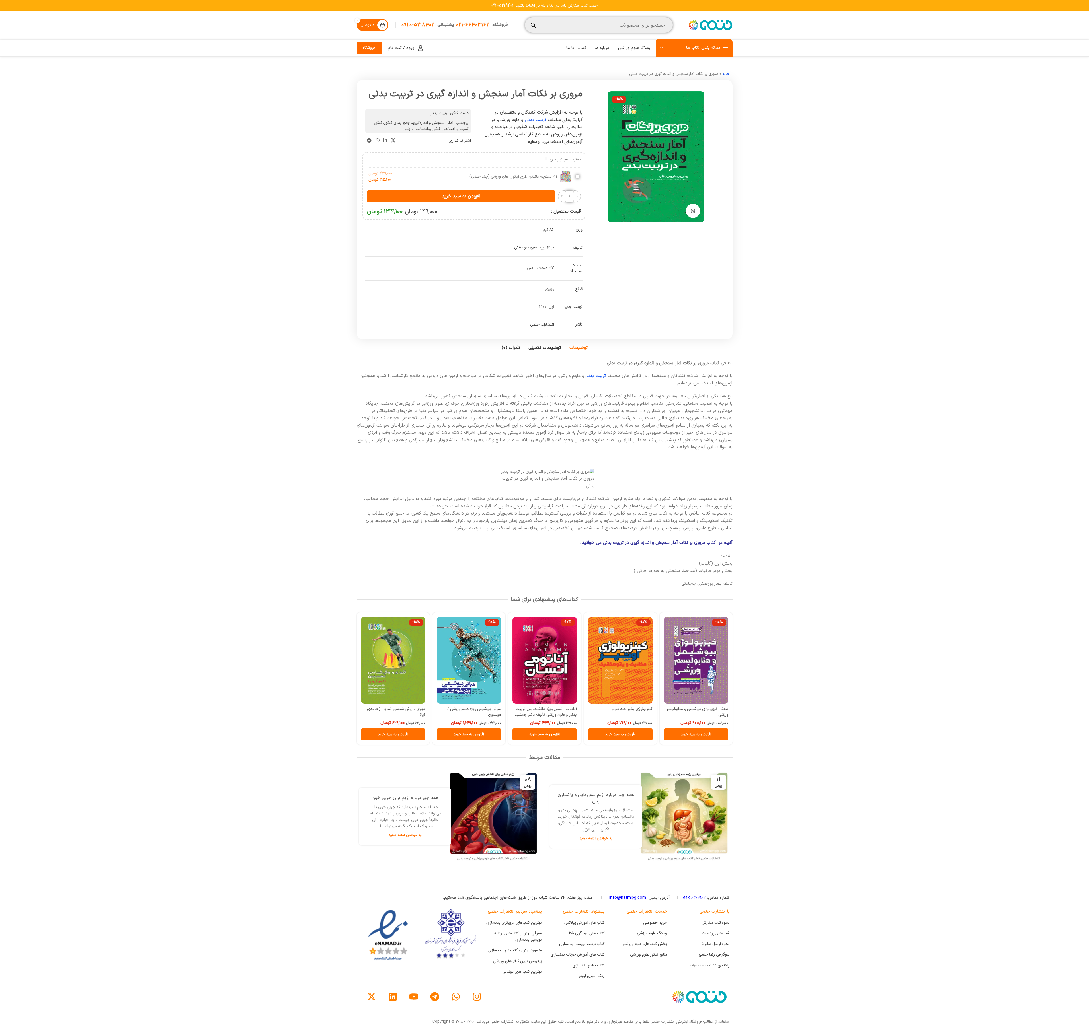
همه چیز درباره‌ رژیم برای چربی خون (405, 798)
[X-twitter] (371, 996)
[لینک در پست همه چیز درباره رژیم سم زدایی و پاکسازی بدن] (684, 816)
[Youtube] (414, 996)
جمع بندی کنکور (397, 123)
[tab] (578, 348)
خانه (726, 74)
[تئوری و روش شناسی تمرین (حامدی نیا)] (401, 660)
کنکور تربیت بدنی (444, 113)
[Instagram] (477, 996)
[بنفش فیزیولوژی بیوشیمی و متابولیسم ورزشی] (704, 660)
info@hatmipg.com (627, 897)
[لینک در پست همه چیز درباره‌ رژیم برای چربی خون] (493, 816)
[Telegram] (435, 996)
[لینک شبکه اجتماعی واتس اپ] (377, 140)
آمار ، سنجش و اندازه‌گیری (432, 123)
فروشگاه (368, 48)
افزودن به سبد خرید (461, 196)
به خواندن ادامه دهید (595, 838)
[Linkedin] (392, 996)
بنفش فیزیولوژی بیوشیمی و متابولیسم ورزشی (706, 712)
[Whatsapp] (456, 996)
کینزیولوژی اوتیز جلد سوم (640, 709)
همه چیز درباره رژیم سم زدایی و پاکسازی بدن (596, 797)
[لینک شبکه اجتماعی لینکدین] (385, 140)
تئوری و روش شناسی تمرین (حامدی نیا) (404, 712)
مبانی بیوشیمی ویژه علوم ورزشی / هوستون (482, 712)
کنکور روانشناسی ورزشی (421, 129)
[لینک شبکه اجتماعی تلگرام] (369, 140)
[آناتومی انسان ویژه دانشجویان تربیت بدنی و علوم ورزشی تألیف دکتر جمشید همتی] (553, 660)
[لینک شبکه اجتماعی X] (393, 140)
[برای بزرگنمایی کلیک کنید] (693, 211)
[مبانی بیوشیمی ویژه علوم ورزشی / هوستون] (477, 660)
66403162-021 (694, 897)
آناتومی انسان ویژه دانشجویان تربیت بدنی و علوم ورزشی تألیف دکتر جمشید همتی (554, 714)
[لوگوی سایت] (710, 25)
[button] (704, 734)
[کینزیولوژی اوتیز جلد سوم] (628, 660)
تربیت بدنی (536, 119)
